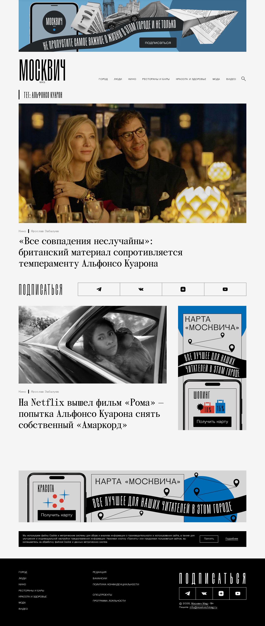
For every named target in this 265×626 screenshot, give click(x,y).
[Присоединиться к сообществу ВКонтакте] (141, 289)
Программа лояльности (109, 601)
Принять (209, 539)
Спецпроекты (102, 595)
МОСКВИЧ (42, 70)
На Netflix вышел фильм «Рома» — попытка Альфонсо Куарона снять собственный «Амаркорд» (91, 414)
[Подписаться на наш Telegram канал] (99, 289)
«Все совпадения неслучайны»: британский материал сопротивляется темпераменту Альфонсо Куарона (101, 253)
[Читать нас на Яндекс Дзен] (183, 289)
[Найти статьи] (243, 79)
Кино (22, 231)
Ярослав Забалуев (45, 231)
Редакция (99, 572)
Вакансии (100, 578)
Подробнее (231, 539)
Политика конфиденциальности (116, 584)
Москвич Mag (199, 603)
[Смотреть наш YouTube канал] (225, 289)
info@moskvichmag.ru (203, 607)
